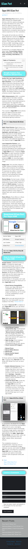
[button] (21, 3)
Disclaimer (18, 544)
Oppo (5, 460)
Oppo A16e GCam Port (10, 462)
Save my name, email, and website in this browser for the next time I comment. (14, 505)
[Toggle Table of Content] (22, 60)
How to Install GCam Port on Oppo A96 (14, 68)
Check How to (19, 301)
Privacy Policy (11, 541)
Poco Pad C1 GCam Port (9, 524)
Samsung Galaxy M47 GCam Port (11, 534)
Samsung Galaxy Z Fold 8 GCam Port (12, 526)
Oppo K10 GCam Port (10, 464)
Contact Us (10, 544)
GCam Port (6, 3)
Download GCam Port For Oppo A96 (13, 65)
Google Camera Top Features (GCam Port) (13, 63)
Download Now (19, 245)
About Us (18, 541)
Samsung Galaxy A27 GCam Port (11, 532)
